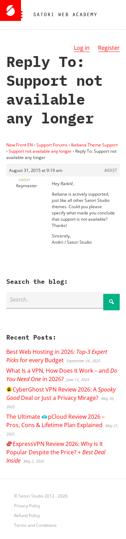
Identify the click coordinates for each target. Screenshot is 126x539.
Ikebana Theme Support (94, 145)
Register (109, 48)
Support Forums (52, 145)
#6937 (110, 170)
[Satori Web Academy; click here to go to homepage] (62, 14)
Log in (82, 48)
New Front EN (19, 145)
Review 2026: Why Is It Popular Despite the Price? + (55, 452)
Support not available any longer (40, 151)
